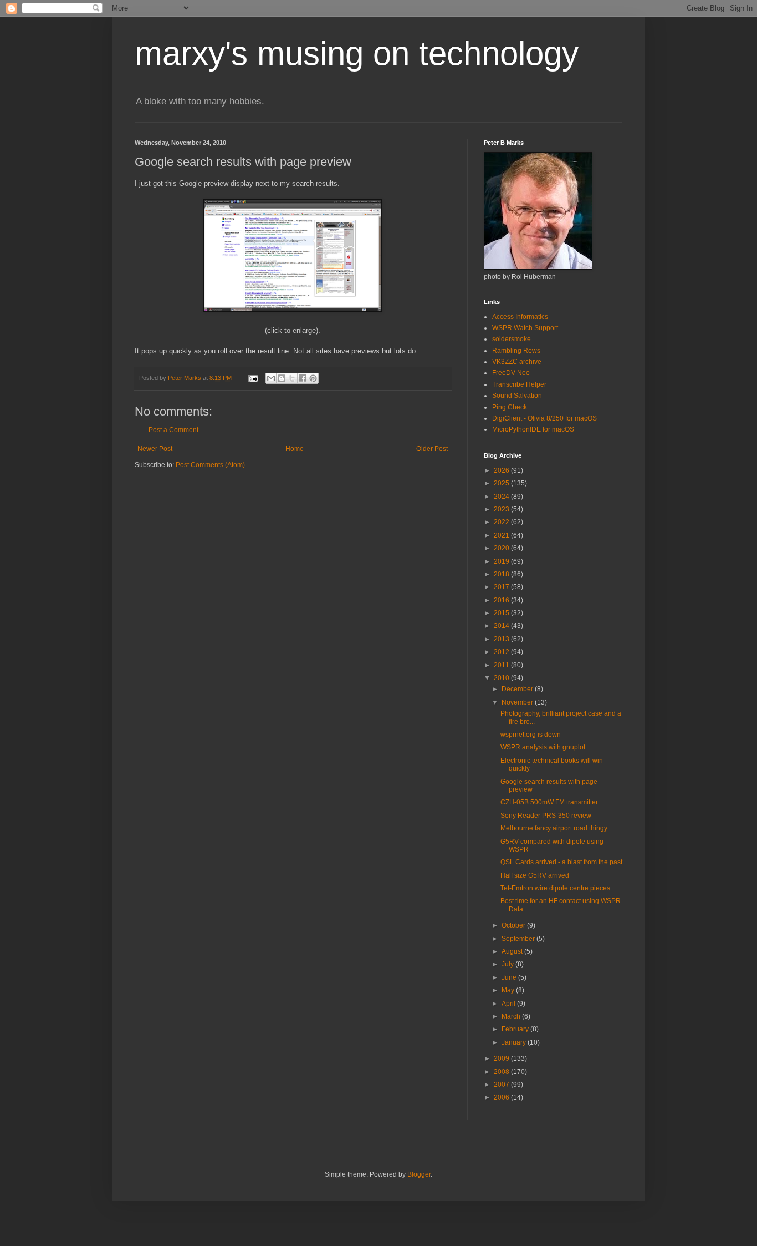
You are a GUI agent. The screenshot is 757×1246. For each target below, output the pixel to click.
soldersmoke (511, 339)
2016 (502, 600)
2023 (502, 509)
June (510, 977)
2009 (502, 1058)
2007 (502, 1084)
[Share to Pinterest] (313, 378)
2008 (502, 1072)
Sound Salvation (517, 395)
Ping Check (509, 407)
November (518, 702)
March (512, 1016)
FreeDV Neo (511, 373)
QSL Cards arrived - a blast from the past (561, 862)
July (508, 964)
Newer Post (154, 449)
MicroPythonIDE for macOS (533, 429)
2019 (502, 561)
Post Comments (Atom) (210, 465)
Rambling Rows (516, 350)
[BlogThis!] (281, 378)
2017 (502, 587)
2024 (502, 496)
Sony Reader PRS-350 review (545, 815)
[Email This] (271, 378)
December (518, 689)
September (519, 939)
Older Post (432, 449)
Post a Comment (173, 430)
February (516, 1029)
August (513, 951)
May (509, 990)
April (509, 1003)
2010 (502, 678)
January (515, 1042)
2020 (502, 548)
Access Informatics (520, 317)
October (514, 925)
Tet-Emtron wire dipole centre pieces (555, 888)
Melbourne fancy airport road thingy (553, 828)
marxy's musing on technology (357, 53)
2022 (502, 522)
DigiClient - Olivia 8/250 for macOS (544, 418)
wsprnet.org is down (530, 734)
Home (294, 449)
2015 (502, 613)
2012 (502, 652)
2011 (502, 665)
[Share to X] (292, 378)
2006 (502, 1097)
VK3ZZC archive (516, 362)
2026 (502, 470)
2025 (502, 483)
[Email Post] (252, 377)
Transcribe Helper (519, 384)
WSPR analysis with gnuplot (542, 747)
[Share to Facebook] (302, 378)
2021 (502, 535)
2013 (502, 639)
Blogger (419, 1174)
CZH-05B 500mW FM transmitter (549, 802)
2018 (502, 574)
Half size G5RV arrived (534, 875)
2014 (502, 626)
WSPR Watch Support (525, 328)
